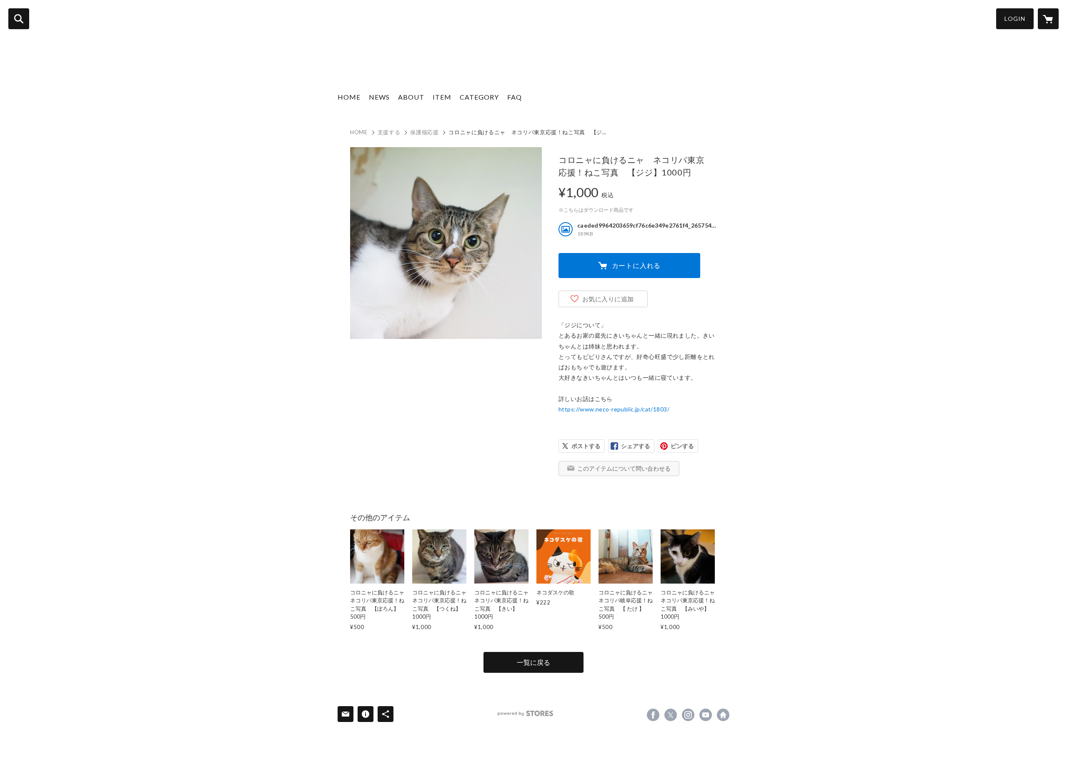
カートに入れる (636, 265)
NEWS (379, 97)
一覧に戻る (533, 662)
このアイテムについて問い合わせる (624, 468)
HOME (349, 97)
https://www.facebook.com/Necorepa (653, 715)
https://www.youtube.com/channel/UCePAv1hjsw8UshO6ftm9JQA (705, 715)
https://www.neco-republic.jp (723, 715)
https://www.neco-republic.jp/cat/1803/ (614, 409)
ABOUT (411, 97)
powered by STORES (525, 713)
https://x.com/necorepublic (670, 715)
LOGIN (1014, 18)
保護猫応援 (424, 132)
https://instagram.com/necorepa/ (688, 715)
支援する (389, 132)
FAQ (514, 97)
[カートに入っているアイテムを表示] (1048, 18)
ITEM (442, 97)
